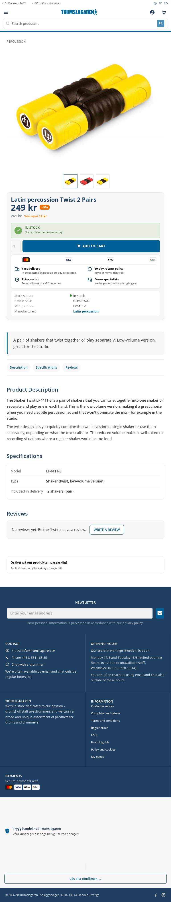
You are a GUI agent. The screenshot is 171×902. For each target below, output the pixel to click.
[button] (6, 12)
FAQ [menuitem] (94, 735)
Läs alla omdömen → (86, 879)
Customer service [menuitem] (102, 706)
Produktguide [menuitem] (100, 742)
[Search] (160, 23)
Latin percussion (86, 311)
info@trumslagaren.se (38, 650)
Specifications (46, 367)
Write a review (107, 529)
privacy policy (132, 623)
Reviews (71, 367)
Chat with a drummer (28, 664)
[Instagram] (163, 895)
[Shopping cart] (162, 12)
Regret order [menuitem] (99, 728)
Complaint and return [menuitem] (105, 713)
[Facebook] (156, 895)
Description (18, 367)
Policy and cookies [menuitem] (103, 749)
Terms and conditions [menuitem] (105, 721)
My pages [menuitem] (97, 757)
